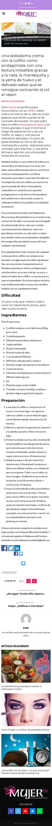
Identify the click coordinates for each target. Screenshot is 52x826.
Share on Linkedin (17, 548)
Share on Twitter (11, 548)
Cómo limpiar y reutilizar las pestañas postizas (25, 729)
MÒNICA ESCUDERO (13, 101)
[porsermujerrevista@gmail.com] (35, 553)
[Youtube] (25, 811)
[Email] (32, 811)
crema (12, 107)
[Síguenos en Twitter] (21, 553)
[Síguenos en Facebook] (16, 553)
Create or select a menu (28, 7)
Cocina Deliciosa (9, 34)
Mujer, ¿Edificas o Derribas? (26, 606)
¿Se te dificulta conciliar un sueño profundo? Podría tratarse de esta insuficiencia (25, 772)
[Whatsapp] (40, 811)
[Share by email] (28, 563)
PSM (8, 44)
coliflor (31, 110)
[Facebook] (11, 811)
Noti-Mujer (19, 34)
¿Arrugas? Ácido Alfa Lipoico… (26, 593)
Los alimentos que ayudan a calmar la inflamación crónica (21, 687)
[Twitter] (18, 811)
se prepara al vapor (32, 124)
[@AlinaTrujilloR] (23, 563)
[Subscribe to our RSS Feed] (26, 553)
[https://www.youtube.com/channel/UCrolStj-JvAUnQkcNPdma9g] (31, 553)
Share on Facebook (4, 548)
